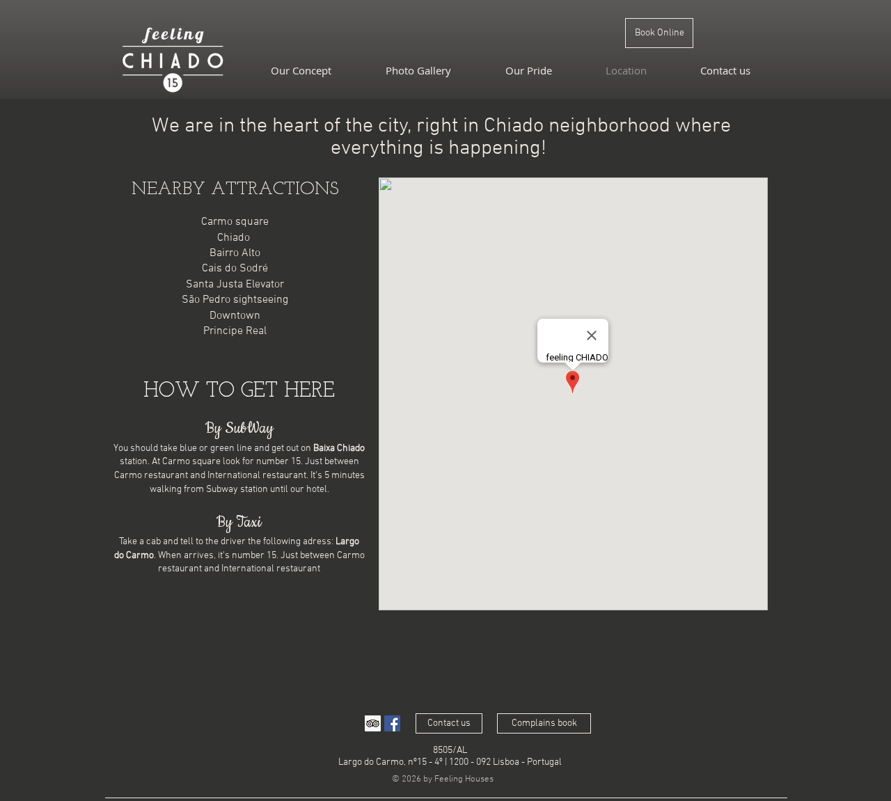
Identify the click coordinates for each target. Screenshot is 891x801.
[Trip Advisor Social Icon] (373, 723)
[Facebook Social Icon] (392, 723)
